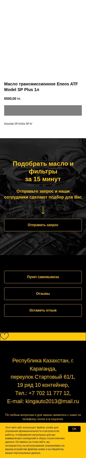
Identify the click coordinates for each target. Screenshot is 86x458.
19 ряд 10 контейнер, (43, 385)
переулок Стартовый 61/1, (43, 377)
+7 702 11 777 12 (49, 393)
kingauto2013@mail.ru (52, 401)
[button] (43, 225)
